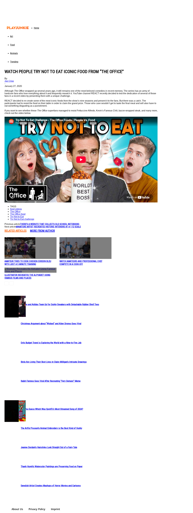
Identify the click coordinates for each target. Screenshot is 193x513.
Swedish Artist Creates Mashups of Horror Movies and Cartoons (51, 485)
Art (11, 36)
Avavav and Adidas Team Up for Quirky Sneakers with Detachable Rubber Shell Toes (60, 304)
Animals (14, 53)
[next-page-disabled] (11, 283)
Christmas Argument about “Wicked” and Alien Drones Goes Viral (51, 323)
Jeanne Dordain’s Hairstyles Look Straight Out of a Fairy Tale (49, 447)
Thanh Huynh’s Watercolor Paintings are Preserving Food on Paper (52, 466)
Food (12, 44)
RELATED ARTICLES (16, 230)
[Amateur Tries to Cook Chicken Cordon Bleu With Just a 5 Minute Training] (31, 248)
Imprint (55, 509)
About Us (17, 509)
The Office (15, 211)
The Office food (17, 214)
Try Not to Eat (17, 216)
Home (36, 27)
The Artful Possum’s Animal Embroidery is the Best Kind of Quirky (51, 428)
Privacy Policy (37, 509)
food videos (16, 209)
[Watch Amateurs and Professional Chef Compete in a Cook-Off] (85, 248)
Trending (14, 61)
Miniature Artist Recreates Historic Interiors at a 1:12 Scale (48, 226)
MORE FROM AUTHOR (42, 230)
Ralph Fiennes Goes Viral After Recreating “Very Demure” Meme (51, 381)
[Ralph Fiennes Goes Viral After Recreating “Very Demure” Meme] (12, 306)
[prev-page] (6, 283)
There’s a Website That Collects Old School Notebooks (49, 224)
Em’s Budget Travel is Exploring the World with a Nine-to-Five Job (51, 342)
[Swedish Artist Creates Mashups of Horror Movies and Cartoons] (12, 411)
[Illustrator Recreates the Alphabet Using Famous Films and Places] (31, 270)
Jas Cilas (9, 81)
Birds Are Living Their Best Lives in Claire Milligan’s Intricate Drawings (54, 361)
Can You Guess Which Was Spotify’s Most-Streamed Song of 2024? (52, 409)
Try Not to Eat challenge (22, 219)
